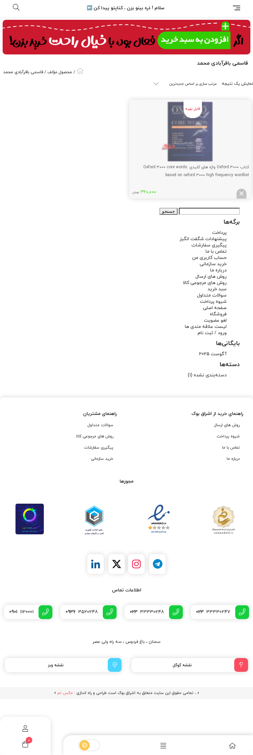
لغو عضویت (215, 320)
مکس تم (65, 693)
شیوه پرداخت (213, 302)
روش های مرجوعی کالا (205, 283)
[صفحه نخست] (218, 745)
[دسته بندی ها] (149, 745)
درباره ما (218, 270)
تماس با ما (216, 251)
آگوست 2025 (213, 354)
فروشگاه (218, 314)
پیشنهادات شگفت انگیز (203, 239)
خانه (80, 71)
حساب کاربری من (209, 258)
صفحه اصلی (215, 308)
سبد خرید (217, 289)
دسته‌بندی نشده (210, 375)
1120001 (21, 612)
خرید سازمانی (213, 264)
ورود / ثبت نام (212, 333)
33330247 (213, 612)
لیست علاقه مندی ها (206, 327)
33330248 (147, 612)
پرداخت (219, 233)
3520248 (82, 612)
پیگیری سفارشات (209, 245)
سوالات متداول (212, 295)
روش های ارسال (211, 276)
